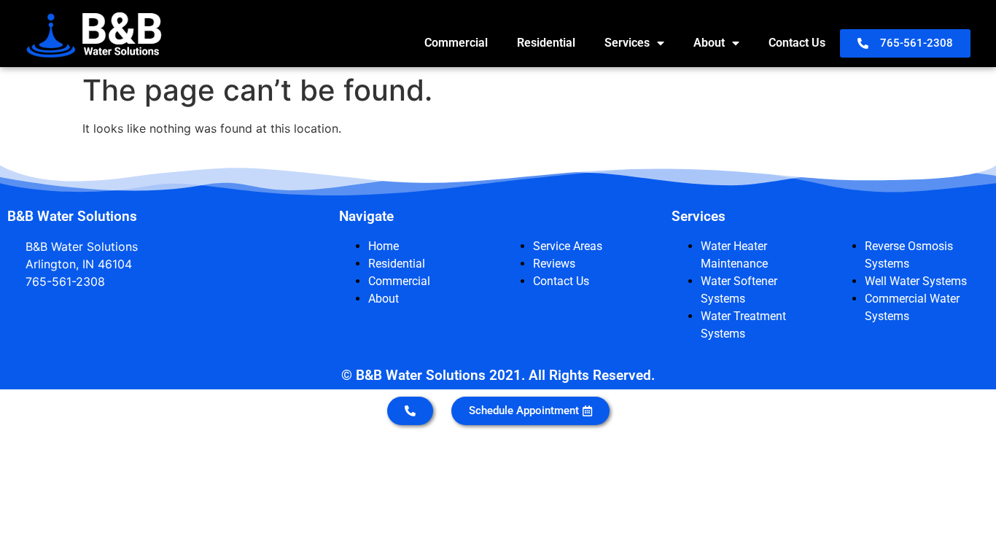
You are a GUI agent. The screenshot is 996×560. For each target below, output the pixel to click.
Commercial (456, 43)
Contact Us (797, 43)
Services (627, 43)
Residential (546, 43)
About (709, 43)
